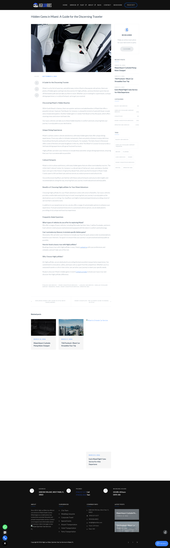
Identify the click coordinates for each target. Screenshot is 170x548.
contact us (83, 247)
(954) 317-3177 (81, 492)
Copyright (34, 542)
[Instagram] (128, 542)
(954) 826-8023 (81, 495)
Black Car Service (50, 285)
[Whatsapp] (5, 527)
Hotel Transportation (68, 528)
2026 (40, 542)
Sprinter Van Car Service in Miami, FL (62, 542)
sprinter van (84, 286)
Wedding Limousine (68, 514)
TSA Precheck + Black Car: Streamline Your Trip (124, 80)
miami (58, 286)
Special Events (66, 521)
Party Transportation (68, 532)
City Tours (64, 510)
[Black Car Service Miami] (42, 5)
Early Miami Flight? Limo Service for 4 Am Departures (97, 461)
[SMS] (5, 532)
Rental (118, 167)
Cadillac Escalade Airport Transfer (125, 145)
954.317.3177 (131, 5)
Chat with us (163, 543)
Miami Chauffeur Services (68, 285)
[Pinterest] (37, 95)
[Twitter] (37, 89)
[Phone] (5, 538)
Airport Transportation (69, 524)
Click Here (126, 49)
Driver (118, 151)
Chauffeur (127, 116)
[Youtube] (133, 542)
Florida (126, 151)
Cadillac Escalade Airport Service (127, 111)
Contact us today (81, 272)
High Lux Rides (46, 542)
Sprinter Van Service (127, 124)
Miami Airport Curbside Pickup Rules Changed (125, 69)
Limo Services (120, 157)
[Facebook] (37, 83)
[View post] (43, 327)
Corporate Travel (67, 517)
